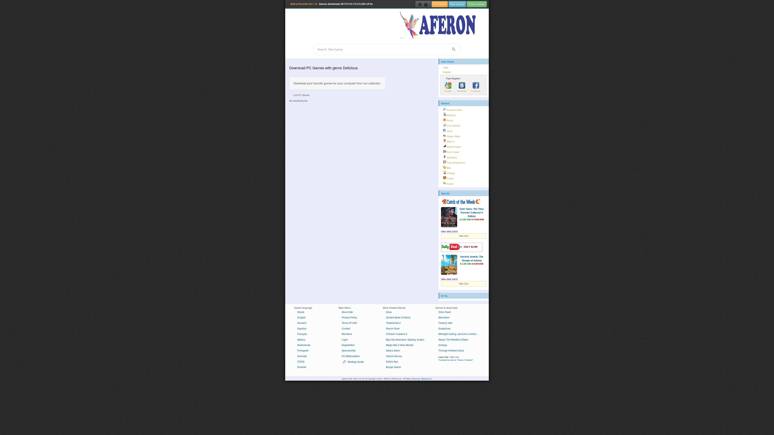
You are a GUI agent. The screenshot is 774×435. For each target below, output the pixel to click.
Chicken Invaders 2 (396, 334)
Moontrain (443, 317)
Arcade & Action (454, 109)
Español (301, 328)
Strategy (450, 173)
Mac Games (457, 4)
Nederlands (303, 345)
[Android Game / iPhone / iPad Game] (423, 4)
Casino (450, 178)
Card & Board (453, 125)
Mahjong (450, 115)
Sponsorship (349, 350)
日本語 (301, 361)
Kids (448, 167)
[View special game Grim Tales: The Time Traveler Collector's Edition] (449, 217)
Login (445, 67)
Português (303, 350)
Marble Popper (453, 146)
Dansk (300, 312)
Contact (346, 328)
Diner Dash (444, 312)
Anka (389, 312)
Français (302, 334)
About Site (347, 312)
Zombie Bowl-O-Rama (398, 317)
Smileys (442, 345)
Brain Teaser (452, 151)
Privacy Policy (349, 317)
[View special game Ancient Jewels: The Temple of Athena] (449, 265)
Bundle (450, 183)
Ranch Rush (393, 328)
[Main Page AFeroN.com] (439, 25)
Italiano (301, 339)
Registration (348, 345)
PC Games (440, 4)
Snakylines (444, 328)
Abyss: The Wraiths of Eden (453, 339)
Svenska (302, 356)
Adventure (451, 157)
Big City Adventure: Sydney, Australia (406, 339)
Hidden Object (453, 136)
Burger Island (393, 367)
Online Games (477, 4)
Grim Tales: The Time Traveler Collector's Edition (472, 212)
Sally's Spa (392, 361)
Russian (301, 367)
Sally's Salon (393, 350)
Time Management (455, 162)
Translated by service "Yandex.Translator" (455, 359)
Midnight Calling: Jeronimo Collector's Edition (460, 334)
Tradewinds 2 (393, 322)
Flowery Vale (445, 322)
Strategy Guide (355, 361)
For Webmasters (351, 356)
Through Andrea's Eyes (451, 350)
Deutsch (301, 322)
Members (347, 334)
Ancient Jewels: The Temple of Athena (471, 258)
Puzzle (449, 120)
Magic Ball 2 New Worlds (399, 345)
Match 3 (450, 141)
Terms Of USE (349, 322)
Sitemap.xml (426, 378)
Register (447, 72)
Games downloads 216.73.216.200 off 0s (331, 4)
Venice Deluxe (394, 356)
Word (449, 131)
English (301, 317)
